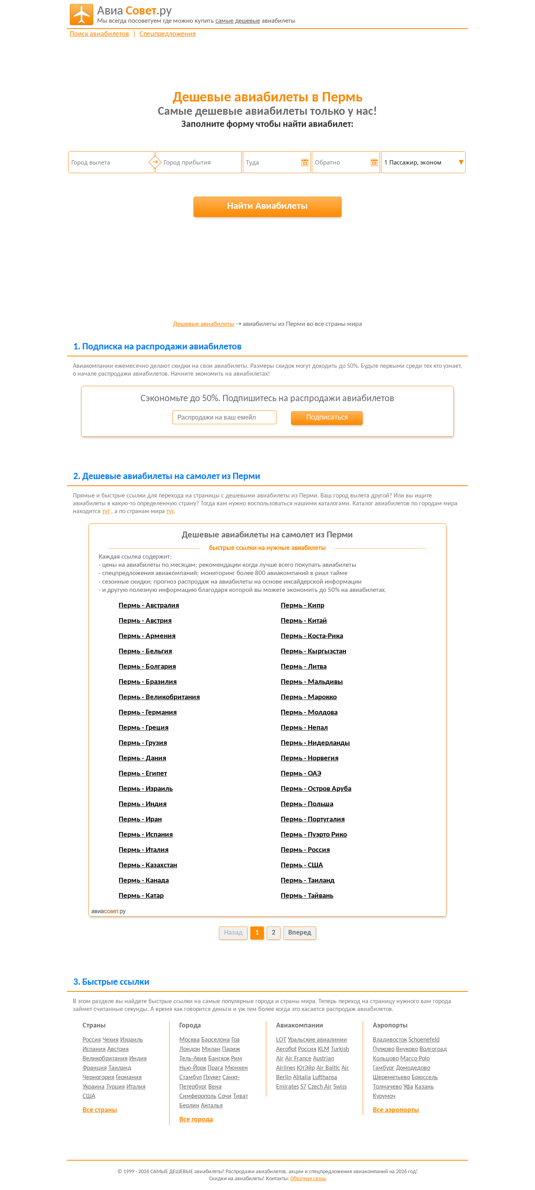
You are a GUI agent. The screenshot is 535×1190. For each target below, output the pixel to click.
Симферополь (198, 1096)
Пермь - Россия (305, 850)
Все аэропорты (396, 1110)
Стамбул (190, 1077)
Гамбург (383, 1068)
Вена (215, 1087)
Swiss (340, 1087)
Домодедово (413, 1068)
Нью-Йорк (192, 1068)
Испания (94, 1049)
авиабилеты (196, 14)
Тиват (240, 1096)
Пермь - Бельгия (145, 651)
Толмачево (387, 1087)
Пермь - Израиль (146, 789)
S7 (303, 1087)
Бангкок (219, 1059)
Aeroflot (286, 1049)
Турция (115, 1087)
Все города (196, 1119)
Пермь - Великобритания (159, 697)
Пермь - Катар (141, 896)
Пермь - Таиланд (307, 880)
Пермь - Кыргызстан (313, 651)
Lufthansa (325, 1077)
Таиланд (119, 1068)
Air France (298, 1059)
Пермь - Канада (144, 880)
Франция (95, 1068)
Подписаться (327, 417)
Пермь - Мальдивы (312, 682)
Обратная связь (308, 1179)
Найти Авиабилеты (267, 206)
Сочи (224, 1096)
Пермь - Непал (304, 728)
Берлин (189, 1106)
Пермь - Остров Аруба (316, 789)
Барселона (215, 1040)
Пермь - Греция (143, 728)
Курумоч (384, 1096)
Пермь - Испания (146, 835)
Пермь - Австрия (145, 621)
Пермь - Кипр (302, 605)
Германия (129, 1077)
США (89, 1096)
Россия (92, 1040)
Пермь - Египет (143, 774)
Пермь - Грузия (143, 743)
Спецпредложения (167, 34)
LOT (281, 1040)
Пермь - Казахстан (148, 865)
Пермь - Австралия (149, 605)
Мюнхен (236, 1068)
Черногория (98, 1077)
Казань (424, 1087)
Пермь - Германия (148, 712)
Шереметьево (391, 1077)
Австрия (118, 1049)
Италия (136, 1087)
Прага (215, 1068)
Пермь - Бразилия (148, 682)
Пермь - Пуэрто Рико (314, 835)
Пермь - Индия (142, 804)
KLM (323, 1049)
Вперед (299, 933)
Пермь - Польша (307, 804)
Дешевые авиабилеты (203, 324)
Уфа (408, 1087)
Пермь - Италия (143, 850)
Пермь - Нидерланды (315, 743)
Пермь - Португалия (313, 819)
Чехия (111, 1040)
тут (106, 511)
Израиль (131, 1040)
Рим (236, 1059)
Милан (211, 1049)
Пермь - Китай (304, 621)
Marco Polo (415, 1059)
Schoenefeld (423, 1040)
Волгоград (433, 1049)
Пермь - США (302, 865)
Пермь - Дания (142, 758)
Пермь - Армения (147, 636)
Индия (138, 1059)
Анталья (212, 1106)
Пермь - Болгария (147, 667)
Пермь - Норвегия (309, 758)
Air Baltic (328, 1068)
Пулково (383, 1049)
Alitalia (302, 1077)
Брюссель (425, 1077)
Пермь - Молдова (309, 712)
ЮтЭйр (306, 1068)
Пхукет (212, 1077)
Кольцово (386, 1059)
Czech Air (320, 1087)
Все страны (100, 1110)
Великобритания (105, 1059)
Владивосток (390, 1040)
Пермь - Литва (304, 667)
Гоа (235, 1040)
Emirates (287, 1087)
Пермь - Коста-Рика (312, 636)
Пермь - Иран (140, 819)
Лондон (189, 1049)
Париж (231, 1049)
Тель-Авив (193, 1059)
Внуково (407, 1049)
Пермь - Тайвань (307, 896)
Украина (94, 1087)
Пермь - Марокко (309, 697)
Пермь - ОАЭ (301, 774)
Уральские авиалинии (317, 1040)
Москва (189, 1040)
